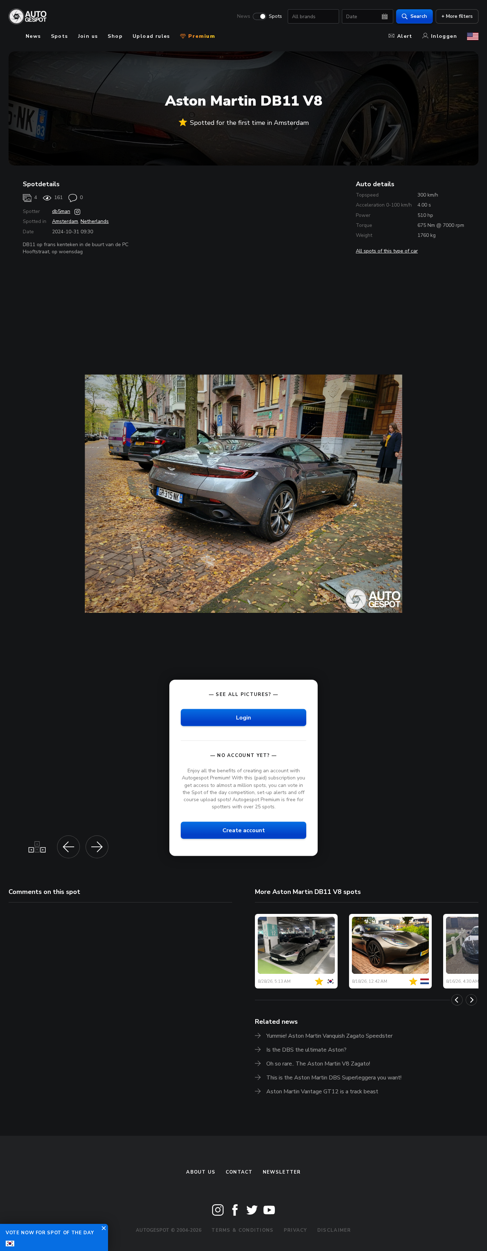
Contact (239, 1172)
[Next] (471, 1000)
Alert (404, 36)
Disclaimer (334, 1230)
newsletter (282, 1172)
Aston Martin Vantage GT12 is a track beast (322, 1091)
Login (243, 718)
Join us (88, 36)
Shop (115, 36)
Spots (275, 16)
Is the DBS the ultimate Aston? (306, 1050)
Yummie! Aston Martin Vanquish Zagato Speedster (329, 1036)
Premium (200, 36)
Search (418, 16)
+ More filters (457, 16)
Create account (243, 830)
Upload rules (151, 36)
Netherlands (95, 221)
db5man (61, 211)
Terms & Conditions (242, 1230)
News (243, 16)
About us (200, 1172)
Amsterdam (65, 221)
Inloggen (444, 36)
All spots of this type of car (387, 251)
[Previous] (457, 1000)
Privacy (295, 1230)
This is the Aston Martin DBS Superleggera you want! (333, 1078)
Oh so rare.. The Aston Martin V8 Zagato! (318, 1064)
